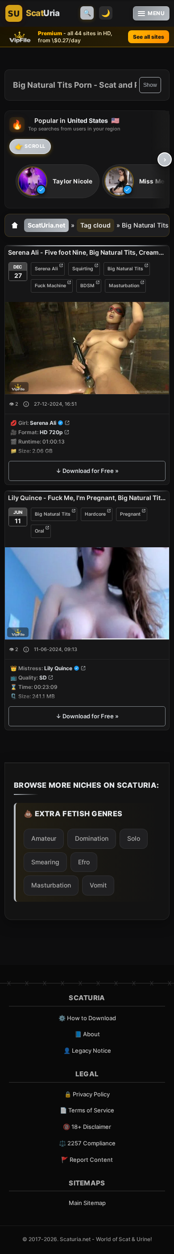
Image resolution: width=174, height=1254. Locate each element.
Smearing (45, 862)
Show (150, 85)
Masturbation (124, 286)
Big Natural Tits (125, 269)
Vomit (98, 885)
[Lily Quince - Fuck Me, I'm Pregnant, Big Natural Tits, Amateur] (87, 593)
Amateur (43, 838)
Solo (133, 838)
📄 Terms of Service (87, 1110)
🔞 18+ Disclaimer (87, 1126)
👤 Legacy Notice (87, 1050)
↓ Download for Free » (87, 470)
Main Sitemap (87, 1202)
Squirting (82, 269)
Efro (84, 862)
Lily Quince (58, 668)
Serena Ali (46, 269)
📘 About (87, 1034)
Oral (39, 531)
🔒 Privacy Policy (87, 1094)
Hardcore (95, 514)
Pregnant (130, 514)
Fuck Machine (50, 286)
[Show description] (26, 404)
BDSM (87, 286)
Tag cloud (95, 225)
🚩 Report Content (87, 1159)
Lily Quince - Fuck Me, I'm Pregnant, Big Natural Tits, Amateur (87, 497)
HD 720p (51, 432)
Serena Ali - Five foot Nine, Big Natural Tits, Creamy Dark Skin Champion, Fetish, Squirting (87, 252)
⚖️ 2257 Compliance (87, 1143)
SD (43, 677)
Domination (91, 838)
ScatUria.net (46, 225)
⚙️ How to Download (87, 1018)
